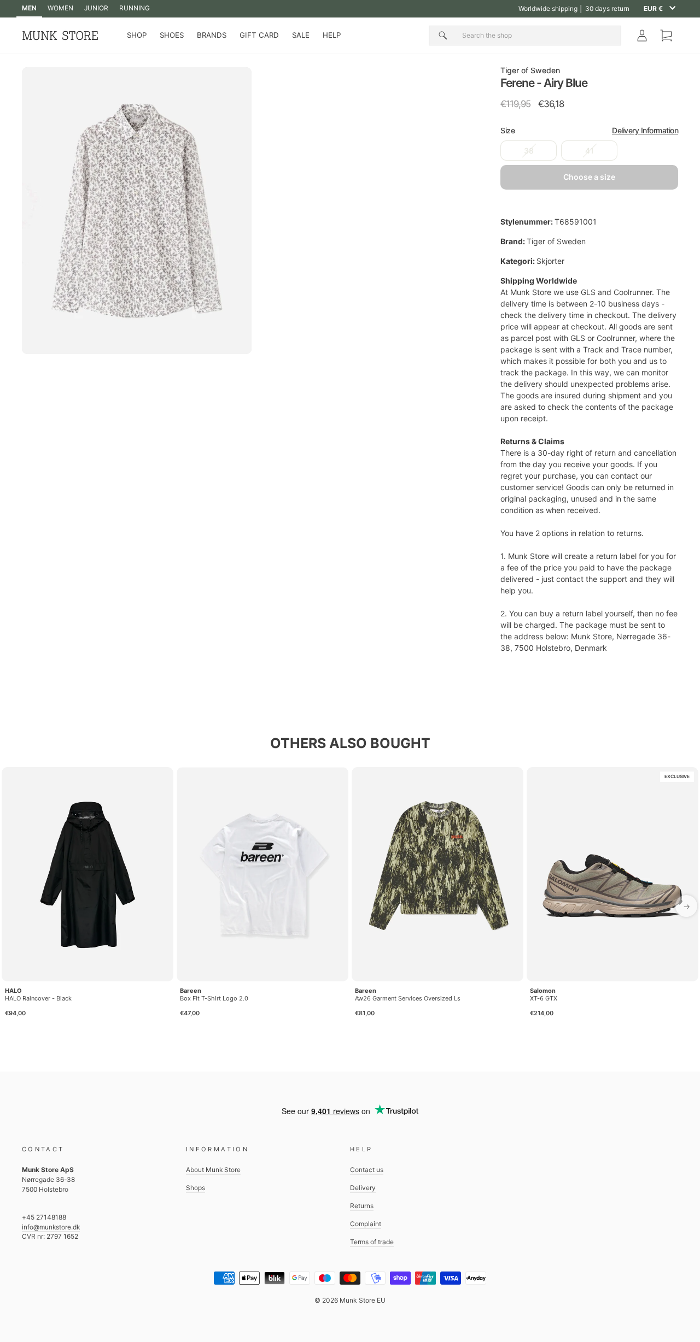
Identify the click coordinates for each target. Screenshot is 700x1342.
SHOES (172, 35)
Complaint (365, 1224)
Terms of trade (372, 1242)
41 (589, 150)
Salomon (543, 990)
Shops (195, 1188)
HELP (332, 35)
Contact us (366, 1170)
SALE (301, 35)
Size (589, 130)
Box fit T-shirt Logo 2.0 (214, 998)
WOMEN (60, 8)
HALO (13, 990)
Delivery (363, 1188)
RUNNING (134, 8)
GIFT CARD (259, 35)
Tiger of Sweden (530, 70)
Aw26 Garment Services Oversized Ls (407, 998)
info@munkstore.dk (51, 1227)
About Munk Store (213, 1170)
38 (529, 150)
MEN (29, 8)
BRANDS (211, 35)
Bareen (190, 990)
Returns (362, 1206)
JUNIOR (96, 8)
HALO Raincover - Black (38, 998)
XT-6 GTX (543, 998)
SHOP (137, 35)
